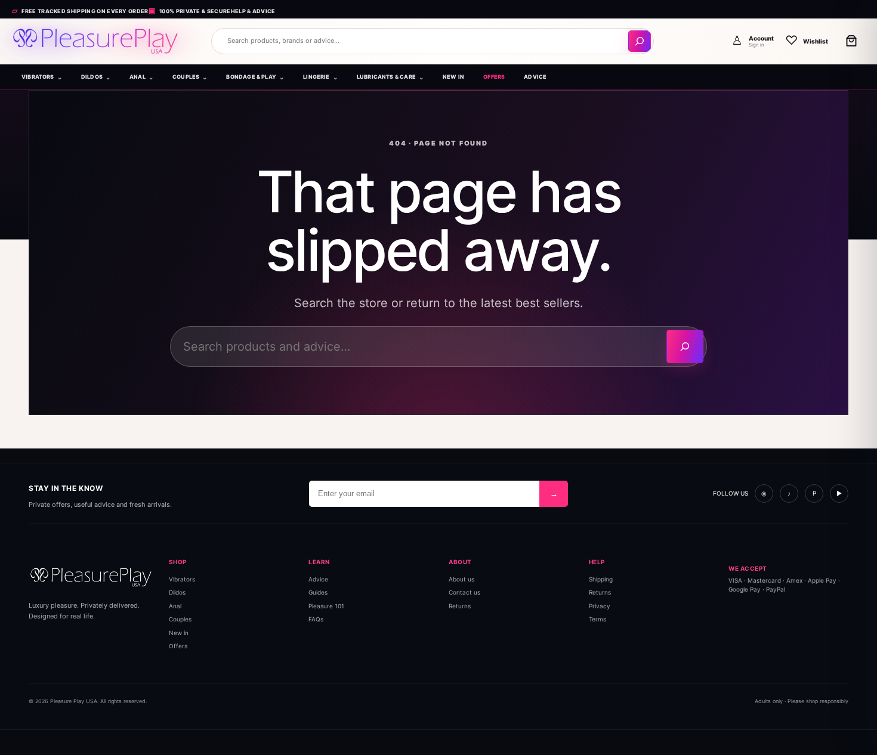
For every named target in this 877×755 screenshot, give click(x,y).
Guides (318, 592)
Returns (460, 605)
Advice (318, 579)
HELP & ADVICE (253, 11)
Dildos (177, 592)
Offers (178, 645)
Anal (175, 605)
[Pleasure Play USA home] (95, 41)
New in (179, 632)
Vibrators (182, 579)
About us (461, 579)
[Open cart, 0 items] (851, 40)
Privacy (599, 605)
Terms (597, 619)
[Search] (684, 346)
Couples (180, 619)
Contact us (464, 592)
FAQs (315, 619)
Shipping (601, 579)
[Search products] (639, 41)
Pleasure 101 (326, 605)
